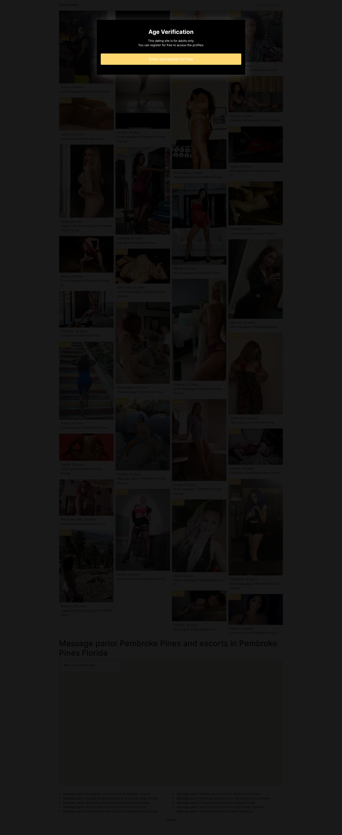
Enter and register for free (171, 59)
